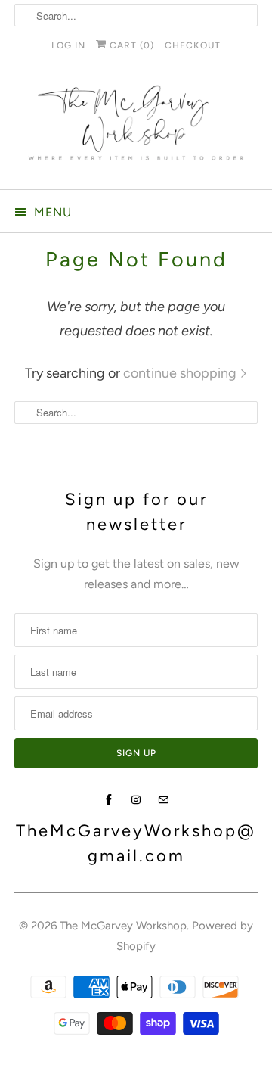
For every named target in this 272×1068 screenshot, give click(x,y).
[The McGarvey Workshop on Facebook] (109, 800)
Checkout (193, 45)
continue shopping (181, 373)
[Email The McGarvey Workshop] (163, 800)
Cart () (130, 45)
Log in (68, 45)
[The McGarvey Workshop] (136, 128)
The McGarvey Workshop (123, 926)
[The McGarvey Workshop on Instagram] (136, 800)
